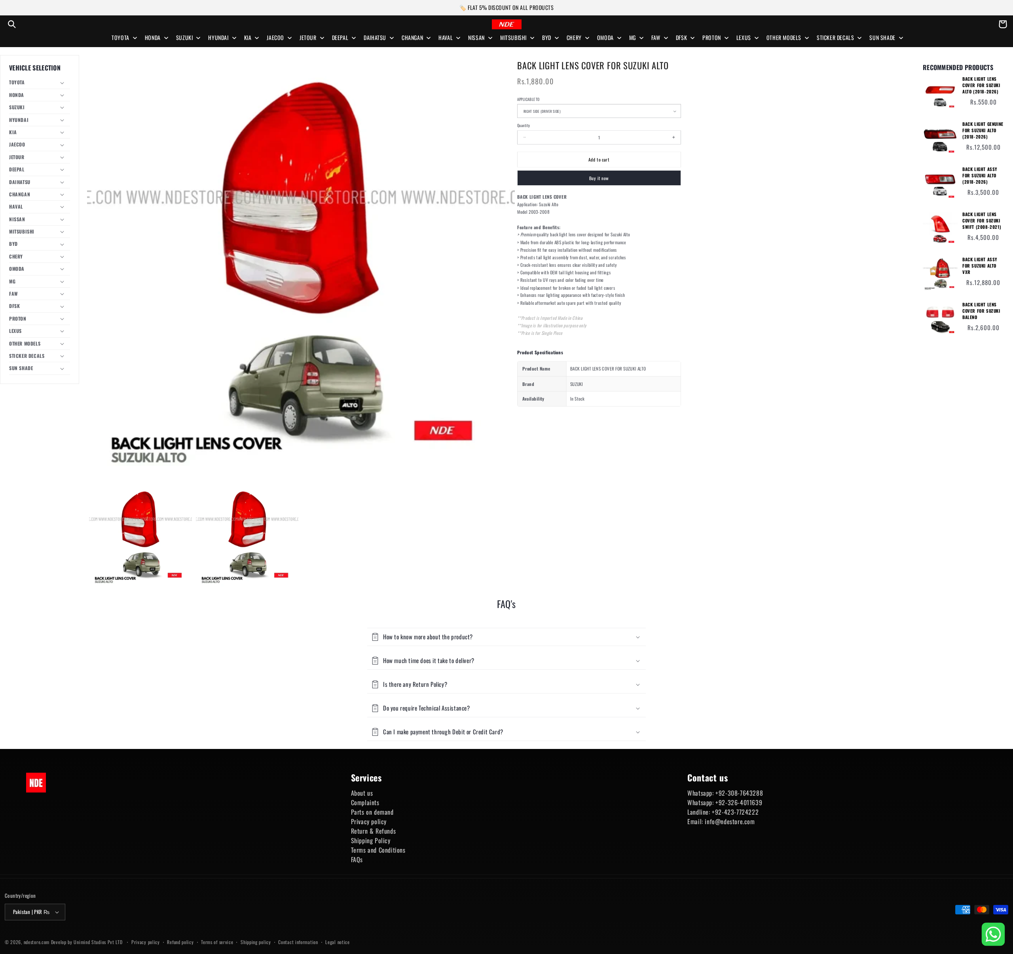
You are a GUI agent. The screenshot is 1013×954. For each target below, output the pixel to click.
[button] (12, 24)
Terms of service (217, 942)
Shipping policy (256, 942)
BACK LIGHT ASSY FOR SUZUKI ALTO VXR (979, 266)
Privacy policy (369, 821)
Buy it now (599, 178)
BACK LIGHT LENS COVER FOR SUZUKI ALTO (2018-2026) (981, 85)
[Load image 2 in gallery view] (247, 536)
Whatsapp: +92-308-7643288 (725, 793)
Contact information (298, 942)
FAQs (357, 859)
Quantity (523, 125)
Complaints (365, 802)
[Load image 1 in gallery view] (140, 536)
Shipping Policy (371, 840)
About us (362, 793)
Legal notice (337, 942)
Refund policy (180, 942)
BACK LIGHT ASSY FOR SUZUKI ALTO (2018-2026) (979, 175)
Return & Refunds (373, 831)
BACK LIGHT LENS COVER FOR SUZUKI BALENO (981, 311)
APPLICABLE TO (528, 99)
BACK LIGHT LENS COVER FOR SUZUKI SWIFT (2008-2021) (981, 220)
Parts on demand (372, 812)
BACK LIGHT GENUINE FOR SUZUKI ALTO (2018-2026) (983, 130)
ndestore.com (36, 942)
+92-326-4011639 (738, 802)
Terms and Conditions (378, 850)
